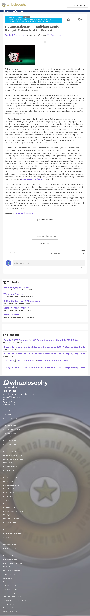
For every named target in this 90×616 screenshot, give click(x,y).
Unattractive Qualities (10, 608)
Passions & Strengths (9, 544)
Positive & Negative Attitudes (12, 563)
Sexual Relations (8, 578)
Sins (4, 582)
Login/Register (78, 5)
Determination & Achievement (13, 459)
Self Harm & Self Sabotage (11, 570)
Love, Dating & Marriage (11, 518)
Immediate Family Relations (12, 504)
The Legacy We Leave (10, 589)
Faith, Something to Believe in (12, 478)
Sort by (82, 250)
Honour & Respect (9, 492)
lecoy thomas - (8, 363)
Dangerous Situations (10, 448)
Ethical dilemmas (8, 470)
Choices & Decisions (9, 437)
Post (81, 268)
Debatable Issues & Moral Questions (14, 455)
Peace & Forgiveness (9, 548)
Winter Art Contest (13, 294)
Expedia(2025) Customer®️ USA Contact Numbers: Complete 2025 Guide (40, 340)
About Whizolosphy (12, 397)
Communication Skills (10, 440)
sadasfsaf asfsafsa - (9, 342)
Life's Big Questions (9, 515)
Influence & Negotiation (10, 507)
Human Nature (8, 496)
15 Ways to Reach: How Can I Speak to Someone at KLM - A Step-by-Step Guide (44, 347)
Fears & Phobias (8, 481)
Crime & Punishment (10, 444)
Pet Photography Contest (16, 287)
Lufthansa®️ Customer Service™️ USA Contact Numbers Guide (35, 360)
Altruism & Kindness (9, 425)
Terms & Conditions (11, 402)
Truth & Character (9, 604)
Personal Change (8, 552)
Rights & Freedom (9, 567)
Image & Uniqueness (9, 500)
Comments (55, 35)
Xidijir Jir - (6, 349)
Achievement (7, 414)
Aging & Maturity (8, 422)
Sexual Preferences (9, 574)
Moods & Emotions (9, 530)
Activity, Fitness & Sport (10, 418)
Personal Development (10, 556)
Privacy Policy (9, 405)
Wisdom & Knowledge (10, 611)
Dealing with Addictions (10, 451)
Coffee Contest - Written (16, 308)
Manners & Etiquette (9, 522)
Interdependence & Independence (13, 511)
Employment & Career (10, 466)
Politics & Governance (10, 559)
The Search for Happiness (11, 593)
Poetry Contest (11, 315)
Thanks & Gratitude (9, 585)
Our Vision (7, 399)
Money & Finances (9, 526)
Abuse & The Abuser (9, 411)
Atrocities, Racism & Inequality (12, 429)
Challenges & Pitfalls (9, 433)
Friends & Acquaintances (14, 17)
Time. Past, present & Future (12, 596)
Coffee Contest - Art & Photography (21, 301)
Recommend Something (45, 236)
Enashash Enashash (13, 35)
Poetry (26, 17)
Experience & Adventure (10, 474)
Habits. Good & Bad (9, 489)
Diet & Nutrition (8, 463)
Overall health (7, 541)
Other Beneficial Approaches (12, 533)
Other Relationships (9, 537)
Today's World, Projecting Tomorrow (14, 600)
